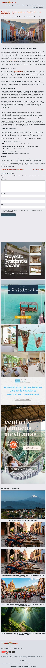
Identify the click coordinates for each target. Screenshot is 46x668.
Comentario (4, 179)
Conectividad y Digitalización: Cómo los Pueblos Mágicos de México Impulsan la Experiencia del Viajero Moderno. (23, 576)
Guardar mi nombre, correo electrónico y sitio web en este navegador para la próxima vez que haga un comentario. (22, 211)
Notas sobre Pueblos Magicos (35, 17)
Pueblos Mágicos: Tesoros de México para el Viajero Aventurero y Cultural (23, 547)
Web (2, 204)
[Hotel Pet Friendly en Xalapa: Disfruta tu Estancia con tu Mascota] (23, 505)
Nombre (3, 193)
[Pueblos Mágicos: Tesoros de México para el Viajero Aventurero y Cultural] (23, 534)
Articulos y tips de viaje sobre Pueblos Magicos (14, 17)
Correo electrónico (5, 199)
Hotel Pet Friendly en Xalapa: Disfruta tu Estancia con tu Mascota (23, 520)
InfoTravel (11, 656)
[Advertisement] (23, 230)
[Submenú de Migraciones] (37, 7)
